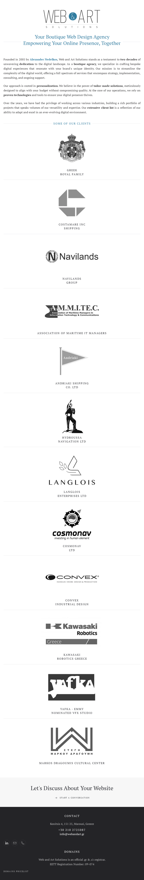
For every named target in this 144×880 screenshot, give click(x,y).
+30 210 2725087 (72, 830)
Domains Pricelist (16, 871)
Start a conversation (75, 798)
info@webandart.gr (72, 834)
